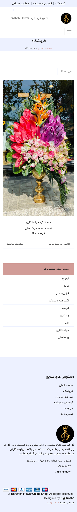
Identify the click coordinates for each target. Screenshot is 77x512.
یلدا (66, 323)
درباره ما (68, 408)
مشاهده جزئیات (15, 244)
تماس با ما (67, 414)
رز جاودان (63, 338)
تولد (66, 286)
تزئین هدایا (62, 293)
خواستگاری (62, 330)
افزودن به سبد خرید (59, 244)
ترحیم (65, 308)
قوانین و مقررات (42, 4)
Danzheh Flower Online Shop (29, 494)
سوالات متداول (21, 4)
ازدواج (65, 279)
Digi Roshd (67, 498)
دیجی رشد (53, 503)
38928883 (64, 467)
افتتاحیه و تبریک (59, 301)
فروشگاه (60, 4)
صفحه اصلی (45, 48)
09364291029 (63, 472)
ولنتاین (64, 315)
